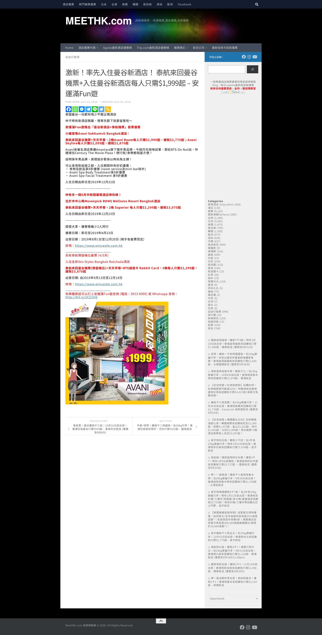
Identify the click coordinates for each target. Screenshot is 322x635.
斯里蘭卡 (213, 271)
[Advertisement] (233, 122)
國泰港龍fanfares (218, 214)
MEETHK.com (98, 20)
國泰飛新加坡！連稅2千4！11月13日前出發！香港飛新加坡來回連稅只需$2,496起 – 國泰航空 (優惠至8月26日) (233, 567)
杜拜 (210, 274)
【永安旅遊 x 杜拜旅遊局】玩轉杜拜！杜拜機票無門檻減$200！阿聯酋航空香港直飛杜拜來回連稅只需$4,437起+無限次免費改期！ (233, 390)
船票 (210, 325)
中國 (210, 241)
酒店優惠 (68, 4)
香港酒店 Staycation (221, 204)
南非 (210, 278)
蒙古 (210, 305)
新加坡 (147, 4)
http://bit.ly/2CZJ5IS (81, 297)
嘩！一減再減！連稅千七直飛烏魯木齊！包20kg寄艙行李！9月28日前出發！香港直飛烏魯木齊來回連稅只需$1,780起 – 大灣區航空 (232, 480)
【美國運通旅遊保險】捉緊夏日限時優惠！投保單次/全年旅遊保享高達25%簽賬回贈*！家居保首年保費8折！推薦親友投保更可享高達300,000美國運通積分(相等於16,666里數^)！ (233, 519)
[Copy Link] (108, 109)
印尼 (210, 261)
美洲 (210, 268)
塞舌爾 (212, 294)
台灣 (114, 4)
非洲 (210, 301)
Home (69, 48)
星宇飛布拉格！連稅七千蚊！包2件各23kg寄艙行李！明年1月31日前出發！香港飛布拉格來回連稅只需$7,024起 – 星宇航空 (232, 445)
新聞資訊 (213, 318)
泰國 (125, 4)
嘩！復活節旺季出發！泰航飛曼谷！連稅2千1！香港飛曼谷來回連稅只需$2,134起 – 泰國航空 (232, 581)
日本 (104, 4)
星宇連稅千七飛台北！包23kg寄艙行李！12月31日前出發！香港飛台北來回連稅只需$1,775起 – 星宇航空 (232, 536)
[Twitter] (101, 109)
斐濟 (210, 284)
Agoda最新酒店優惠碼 (117, 48)
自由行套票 (72, 57)
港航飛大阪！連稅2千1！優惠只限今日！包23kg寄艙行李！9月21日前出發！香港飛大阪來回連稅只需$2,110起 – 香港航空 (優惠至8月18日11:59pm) (232, 552)
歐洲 (170, 4)
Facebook (184, 4)
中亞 (210, 298)
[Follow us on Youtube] (255, 57)
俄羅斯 (212, 248)
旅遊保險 (213, 321)
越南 (210, 254)
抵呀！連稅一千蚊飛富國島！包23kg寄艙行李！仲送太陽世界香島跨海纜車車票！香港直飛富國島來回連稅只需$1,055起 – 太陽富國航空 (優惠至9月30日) (232, 359)
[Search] (252, 69)
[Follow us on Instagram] (249, 57)
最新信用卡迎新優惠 (225, 48)
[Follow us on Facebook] (244, 57)
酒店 (210, 207)
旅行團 (212, 315)
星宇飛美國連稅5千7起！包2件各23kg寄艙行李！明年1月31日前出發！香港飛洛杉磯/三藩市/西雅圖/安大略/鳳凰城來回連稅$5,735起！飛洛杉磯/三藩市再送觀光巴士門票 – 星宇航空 (233, 498)
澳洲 (159, 4)
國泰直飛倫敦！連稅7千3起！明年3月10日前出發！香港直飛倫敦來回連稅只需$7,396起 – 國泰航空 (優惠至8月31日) (232, 343)
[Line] (95, 109)
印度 (210, 258)
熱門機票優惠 (87, 4)
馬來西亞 (213, 244)
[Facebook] (69, 109)
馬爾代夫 (213, 281)
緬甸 (210, 291)
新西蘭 (212, 264)
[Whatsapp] (75, 109)
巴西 (210, 308)
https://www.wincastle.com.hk (99, 245)
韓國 (135, 4)
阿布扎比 (213, 288)
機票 (210, 211)
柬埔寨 (212, 251)
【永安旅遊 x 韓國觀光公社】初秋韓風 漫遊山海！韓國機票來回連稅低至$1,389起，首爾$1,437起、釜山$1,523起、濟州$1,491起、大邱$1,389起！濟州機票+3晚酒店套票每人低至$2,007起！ (232, 426)
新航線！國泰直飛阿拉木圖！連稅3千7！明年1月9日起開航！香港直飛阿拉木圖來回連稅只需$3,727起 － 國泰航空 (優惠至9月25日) (233, 462)
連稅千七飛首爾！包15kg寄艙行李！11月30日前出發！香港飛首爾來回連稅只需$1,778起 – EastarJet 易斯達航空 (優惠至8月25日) (233, 407)
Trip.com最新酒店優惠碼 (153, 48)
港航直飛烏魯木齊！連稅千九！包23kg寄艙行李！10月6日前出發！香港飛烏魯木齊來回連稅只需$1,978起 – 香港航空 (233, 374)
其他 (210, 328)
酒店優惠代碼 (87, 48)
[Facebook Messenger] (82, 109)
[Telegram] (88, 109)
